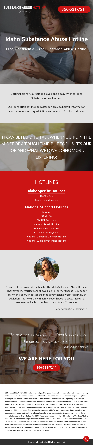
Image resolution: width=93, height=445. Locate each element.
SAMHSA (46, 216)
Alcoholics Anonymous (46, 232)
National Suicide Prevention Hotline (46, 240)
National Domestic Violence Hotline (46, 236)
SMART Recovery (46, 220)
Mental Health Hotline (46, 228)
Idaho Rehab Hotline (46, 199)
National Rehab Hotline (46, 224)
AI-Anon (46, 211)
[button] (74, 9)
